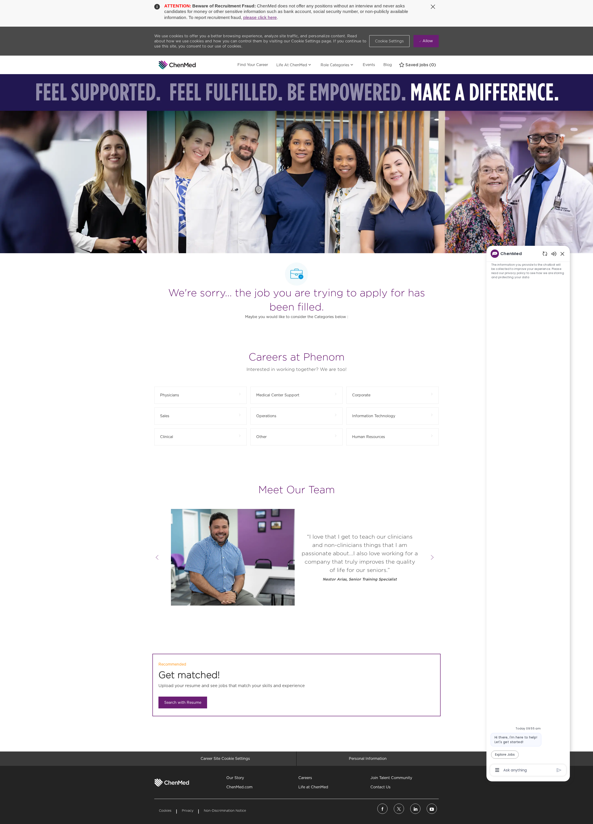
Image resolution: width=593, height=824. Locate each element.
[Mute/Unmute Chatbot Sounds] (553, 253)
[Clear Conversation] (545, 253)
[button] (389, 41)
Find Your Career (252, 65)
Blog (387, 65)
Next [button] (432, 557)
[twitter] (399, 809)
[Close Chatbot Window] (562, 253)
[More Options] (497, 770)
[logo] (171, 782)
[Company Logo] (165, 64)
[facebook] (382, 809)
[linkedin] (415, 809)
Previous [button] (157, 557)
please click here (260, 17)
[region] (528, 511)
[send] (559, 770)
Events (369, 65)
